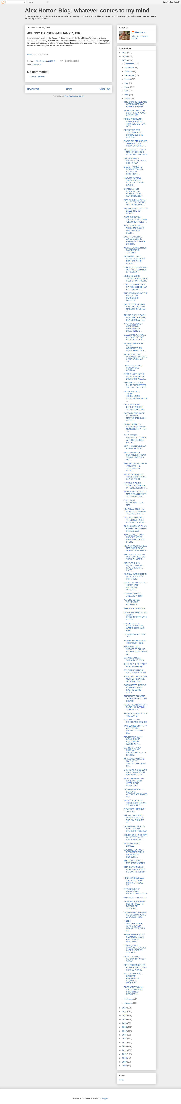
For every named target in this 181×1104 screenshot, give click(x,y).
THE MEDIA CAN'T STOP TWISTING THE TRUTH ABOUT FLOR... (135, 467)
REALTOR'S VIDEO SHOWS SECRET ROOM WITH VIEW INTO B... (134, 181)
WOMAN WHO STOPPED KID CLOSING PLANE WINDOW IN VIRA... (135, 914)
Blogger (105, 1098)
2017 (124, 1031)
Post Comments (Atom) (74, 96)
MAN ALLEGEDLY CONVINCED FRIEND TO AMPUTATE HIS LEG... (135, 456)
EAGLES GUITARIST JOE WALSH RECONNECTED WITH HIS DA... (135, 616)
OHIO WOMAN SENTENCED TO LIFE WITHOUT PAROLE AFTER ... (135, 438)
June (127, 87)
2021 (124, 1015)
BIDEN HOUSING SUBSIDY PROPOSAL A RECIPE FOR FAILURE (135, 278)
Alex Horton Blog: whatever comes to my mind (87, 10)
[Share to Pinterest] (77, 61)
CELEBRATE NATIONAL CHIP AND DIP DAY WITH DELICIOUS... (135, 337)
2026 (124, 53)
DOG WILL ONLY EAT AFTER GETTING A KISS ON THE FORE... (135, 519)
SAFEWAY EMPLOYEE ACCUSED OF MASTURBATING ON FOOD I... (134, 416)
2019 (124, 1023)
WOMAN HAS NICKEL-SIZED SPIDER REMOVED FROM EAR (135, 828)
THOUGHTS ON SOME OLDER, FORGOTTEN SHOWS (135, 698)
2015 (124, 1038)
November (129, 67)
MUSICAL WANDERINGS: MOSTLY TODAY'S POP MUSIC (135, 576)
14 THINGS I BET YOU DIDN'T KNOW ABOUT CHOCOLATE (135, 112)
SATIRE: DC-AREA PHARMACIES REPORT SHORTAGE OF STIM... (135, 751)
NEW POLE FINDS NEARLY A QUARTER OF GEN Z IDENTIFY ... (135, 485)
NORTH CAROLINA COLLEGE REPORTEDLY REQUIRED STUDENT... (133, 978)
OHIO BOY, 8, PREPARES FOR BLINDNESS (135, 665)
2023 (124, 1008)
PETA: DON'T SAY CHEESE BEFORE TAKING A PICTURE (134, 407)
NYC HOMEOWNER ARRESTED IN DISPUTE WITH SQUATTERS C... (133, 327)
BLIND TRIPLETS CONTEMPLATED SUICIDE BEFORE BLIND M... (133, 133)
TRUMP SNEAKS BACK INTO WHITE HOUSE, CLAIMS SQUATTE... (135, 317)
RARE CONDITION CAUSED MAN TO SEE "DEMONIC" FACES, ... (135, 219)
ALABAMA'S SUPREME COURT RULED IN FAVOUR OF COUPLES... (134, 905)
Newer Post (33, 89)
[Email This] (66, 61)
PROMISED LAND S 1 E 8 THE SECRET (135, 714)
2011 (124, 1054)
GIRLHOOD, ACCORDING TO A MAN (133, 502)
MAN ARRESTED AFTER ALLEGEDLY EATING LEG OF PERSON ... (135, 202)
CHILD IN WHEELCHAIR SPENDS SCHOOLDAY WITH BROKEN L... (135, 287)
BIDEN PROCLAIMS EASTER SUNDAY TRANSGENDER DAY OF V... (135, 122)
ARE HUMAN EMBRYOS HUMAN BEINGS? (135, 447)
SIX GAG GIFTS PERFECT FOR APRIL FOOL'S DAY (135, 160)
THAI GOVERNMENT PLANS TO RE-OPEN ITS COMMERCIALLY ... (135, 870)
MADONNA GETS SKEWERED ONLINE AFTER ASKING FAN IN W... (135, 650)
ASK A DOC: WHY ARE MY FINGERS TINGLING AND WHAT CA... (135, 762)
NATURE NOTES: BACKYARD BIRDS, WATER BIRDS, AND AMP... (134, 627)
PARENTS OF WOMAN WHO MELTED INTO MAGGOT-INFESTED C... (134, 307)
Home (69, 89)
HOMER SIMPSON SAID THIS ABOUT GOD (135, 641)
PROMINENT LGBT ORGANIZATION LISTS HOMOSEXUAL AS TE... (135, 358)
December (129, 64)
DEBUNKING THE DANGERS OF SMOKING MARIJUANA (135, 891)
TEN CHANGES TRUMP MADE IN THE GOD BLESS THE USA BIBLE (135, 152)
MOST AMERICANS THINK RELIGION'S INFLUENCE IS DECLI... (134, 229)
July (127, 83)
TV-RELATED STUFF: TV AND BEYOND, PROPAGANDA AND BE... (135, 729)
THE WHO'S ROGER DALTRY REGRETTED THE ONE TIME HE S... (135, 385)
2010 (124, 1058)
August (128, 79)
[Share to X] (71, 61)
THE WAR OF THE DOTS (135, 898)
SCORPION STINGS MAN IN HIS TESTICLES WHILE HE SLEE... (135, 837)
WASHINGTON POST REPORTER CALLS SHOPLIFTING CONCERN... (134, 853)
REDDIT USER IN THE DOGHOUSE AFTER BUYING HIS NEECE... (135, 376)
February (129, 999)
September (130, 75)
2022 (124, 1011)
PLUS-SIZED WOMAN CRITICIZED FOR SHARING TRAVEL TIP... (134, 881)
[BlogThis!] (69, 61)
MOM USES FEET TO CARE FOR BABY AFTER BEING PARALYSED (134, 782)
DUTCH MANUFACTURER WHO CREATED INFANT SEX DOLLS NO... (134, 926)
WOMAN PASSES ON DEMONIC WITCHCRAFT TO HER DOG (135, 793)
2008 (124, 1066)
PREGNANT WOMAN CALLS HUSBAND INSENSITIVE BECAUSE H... (133, 990)
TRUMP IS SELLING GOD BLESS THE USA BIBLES (135, 210)
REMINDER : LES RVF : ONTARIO (135, 810)
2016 (124, 1035)
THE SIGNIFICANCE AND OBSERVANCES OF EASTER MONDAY (135, 104)
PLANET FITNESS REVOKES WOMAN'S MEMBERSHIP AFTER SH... (135, 427)
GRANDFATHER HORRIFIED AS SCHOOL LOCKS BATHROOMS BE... (134, 192)
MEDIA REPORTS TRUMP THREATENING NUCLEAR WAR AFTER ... (135, 396)
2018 (124, 1027)
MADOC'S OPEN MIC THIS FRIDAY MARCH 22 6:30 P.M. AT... (135, 476)
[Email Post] (61, 61)
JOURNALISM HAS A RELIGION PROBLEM (135, 671)
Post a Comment (38, 77)
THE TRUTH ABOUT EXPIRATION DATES (134, 862)
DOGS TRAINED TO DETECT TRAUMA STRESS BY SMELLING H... (133, 170)
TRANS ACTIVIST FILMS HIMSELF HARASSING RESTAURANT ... (135, 528)
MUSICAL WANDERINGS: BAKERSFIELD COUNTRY (135, 250)
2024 (124, 60)
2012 (124, 1050)
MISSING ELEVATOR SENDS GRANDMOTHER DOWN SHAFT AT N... (135, 347)
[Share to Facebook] (74, 61)
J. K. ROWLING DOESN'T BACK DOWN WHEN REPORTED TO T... (135, 772)
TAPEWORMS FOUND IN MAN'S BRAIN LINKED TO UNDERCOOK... (135, 494)
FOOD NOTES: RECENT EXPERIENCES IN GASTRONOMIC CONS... (135, 688)
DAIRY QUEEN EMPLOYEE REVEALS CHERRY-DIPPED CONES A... (135, 949)
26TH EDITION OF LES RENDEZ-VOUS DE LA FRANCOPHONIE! (135, 967)
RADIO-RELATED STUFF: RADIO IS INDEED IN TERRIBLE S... (135, 707)
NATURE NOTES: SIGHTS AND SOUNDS (135, 720)
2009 (124, 1062)
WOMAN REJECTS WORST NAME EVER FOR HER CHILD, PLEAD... (135, 260)
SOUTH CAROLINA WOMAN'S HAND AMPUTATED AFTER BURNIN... (134, 240)
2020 (124, 1019)
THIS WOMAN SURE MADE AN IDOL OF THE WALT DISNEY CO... (134, 819)
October (128, 71)
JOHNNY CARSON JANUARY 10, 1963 (134, 659)
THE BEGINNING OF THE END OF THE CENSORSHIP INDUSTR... (135, 296)
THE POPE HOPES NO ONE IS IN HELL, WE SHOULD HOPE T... (134, 556)
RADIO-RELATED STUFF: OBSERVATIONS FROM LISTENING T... (135, 143)
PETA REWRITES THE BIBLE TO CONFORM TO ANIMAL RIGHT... (135, 511)
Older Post (104, 89)
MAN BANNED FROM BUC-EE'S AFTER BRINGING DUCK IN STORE (134, 538)
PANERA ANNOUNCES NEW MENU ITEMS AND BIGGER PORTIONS (134, 938)
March (128, 98)
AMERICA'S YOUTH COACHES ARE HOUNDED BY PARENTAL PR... (133, 740)
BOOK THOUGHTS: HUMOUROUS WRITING (133, 367)
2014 (124, 1042)
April (127, 95)
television (37, 65)
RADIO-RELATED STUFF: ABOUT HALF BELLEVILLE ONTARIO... (135, 586)
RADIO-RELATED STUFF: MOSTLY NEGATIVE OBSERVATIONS (135, 678)
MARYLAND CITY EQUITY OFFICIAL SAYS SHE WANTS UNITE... (133, 566)
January (128, 1003)
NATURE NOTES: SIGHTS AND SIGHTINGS (132, 602)
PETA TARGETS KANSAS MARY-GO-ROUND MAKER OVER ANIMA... (135, 548)
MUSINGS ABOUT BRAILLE (132, 844)
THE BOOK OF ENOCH (134, 608)
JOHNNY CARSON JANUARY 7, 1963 (133, 595)
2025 (124, 56)
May (127, 91)
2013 (124, 1046)
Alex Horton (140, 32)
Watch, (30, 54)
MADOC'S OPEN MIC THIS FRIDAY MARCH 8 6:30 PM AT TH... (135, 802)
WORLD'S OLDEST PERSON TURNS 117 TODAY (135, 958)
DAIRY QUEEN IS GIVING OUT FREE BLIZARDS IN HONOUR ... (135, 269)
